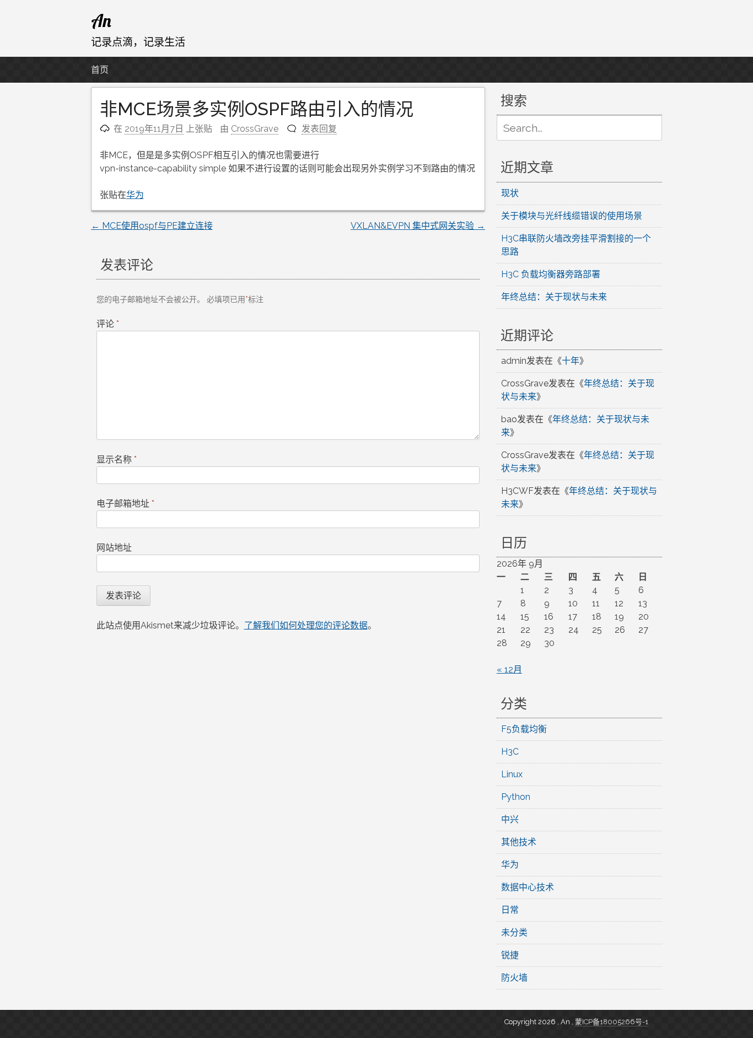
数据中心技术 (527, 887)
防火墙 (514, 977)
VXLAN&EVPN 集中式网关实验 (418, 225)
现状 (510, 193)
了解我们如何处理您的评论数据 (306, 625)
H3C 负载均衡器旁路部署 (550, 274)
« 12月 (509, 669)
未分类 (514, 932)
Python (515, 797)
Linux (512, 774)
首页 (100, 69)
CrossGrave (254, 128)
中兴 (510, 819)
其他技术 (518, 842)
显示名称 (116, 459)
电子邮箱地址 (125, 503)
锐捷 (510, 955)
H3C (510, 751)
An (101, 20)
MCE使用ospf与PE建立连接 (152, 225)
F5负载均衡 (524, 729)
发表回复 (319, 128)
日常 (510, 910)
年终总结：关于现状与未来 (554, 297)
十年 (570, 361)
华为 (135, 195)
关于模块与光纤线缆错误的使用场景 (571, 216)
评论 (107, 324)
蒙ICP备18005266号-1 (611, 1022)
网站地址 (114, 547)
